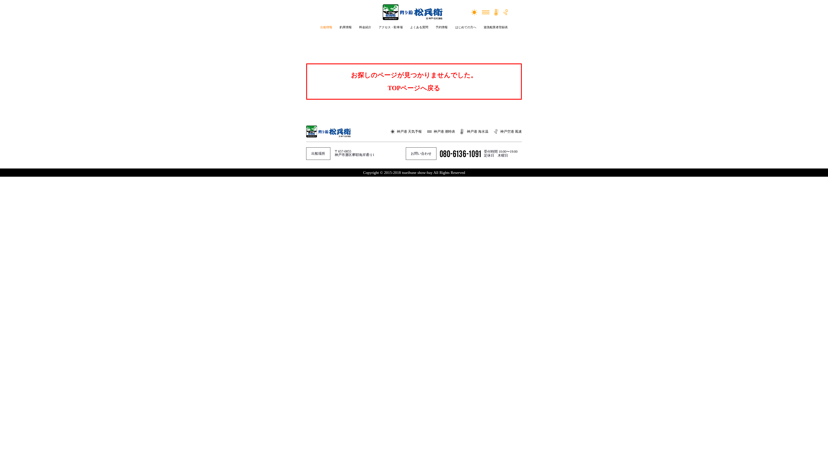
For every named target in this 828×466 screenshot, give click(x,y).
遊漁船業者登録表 (496, 27)
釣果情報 (346, 27)
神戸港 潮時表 (444, 131)
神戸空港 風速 (511, 131)
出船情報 (326, 27)
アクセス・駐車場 (391, 27)
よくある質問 (419, 27)
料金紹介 (365, 27)
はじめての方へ (465, 27)
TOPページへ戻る (414, 87)
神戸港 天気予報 (409, 131)
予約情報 (442, 27)
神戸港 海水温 (477, 131)
